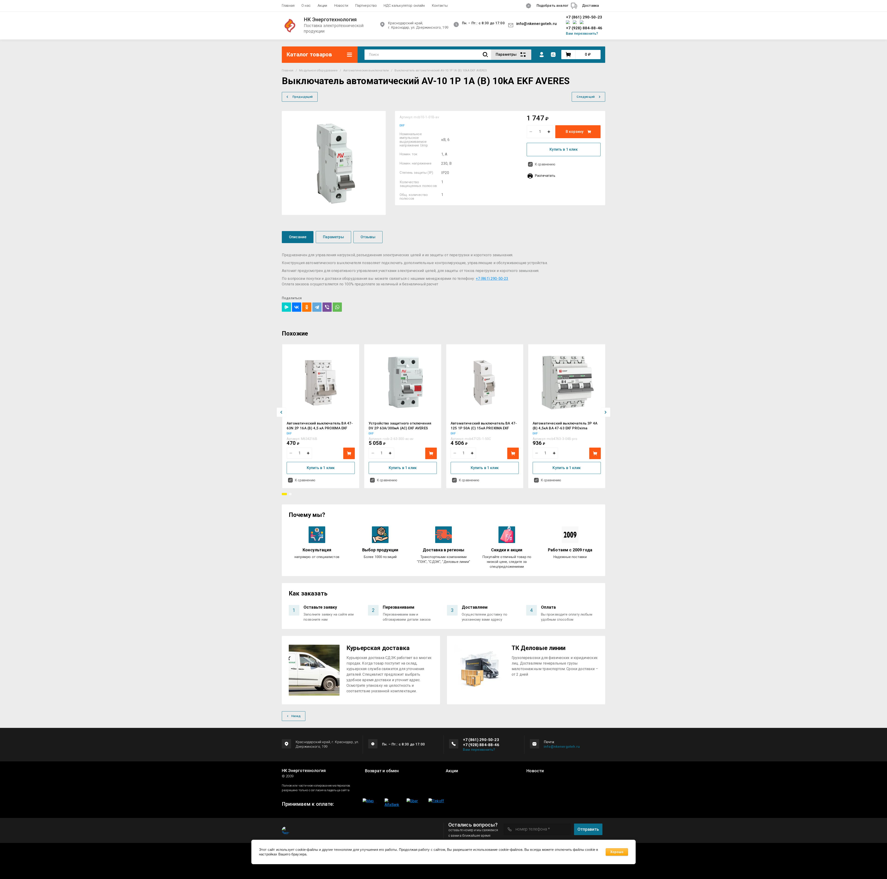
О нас (306, 5)
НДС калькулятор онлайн (404, 5)
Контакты (440, 5)
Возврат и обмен (382, 771)
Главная (288, 5)
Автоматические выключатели (366, 70)
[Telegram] (317, 307)
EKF (402, 125)
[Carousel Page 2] (290, 494)
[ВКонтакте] (296, 307)
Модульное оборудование (318, 70)
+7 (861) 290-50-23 (584, 17)
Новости (341, 5)
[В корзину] (349, 453)
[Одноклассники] (306, 307)
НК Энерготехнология (330, 19)
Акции (322, 5)
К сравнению (545, 164)
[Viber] (327, 307)
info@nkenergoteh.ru (536, 23)
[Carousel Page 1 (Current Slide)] (284, 494)
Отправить (588, 829)
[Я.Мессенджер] (286, 307)
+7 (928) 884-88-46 (584, 28)
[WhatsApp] (337, 307)
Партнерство (366, 5)
